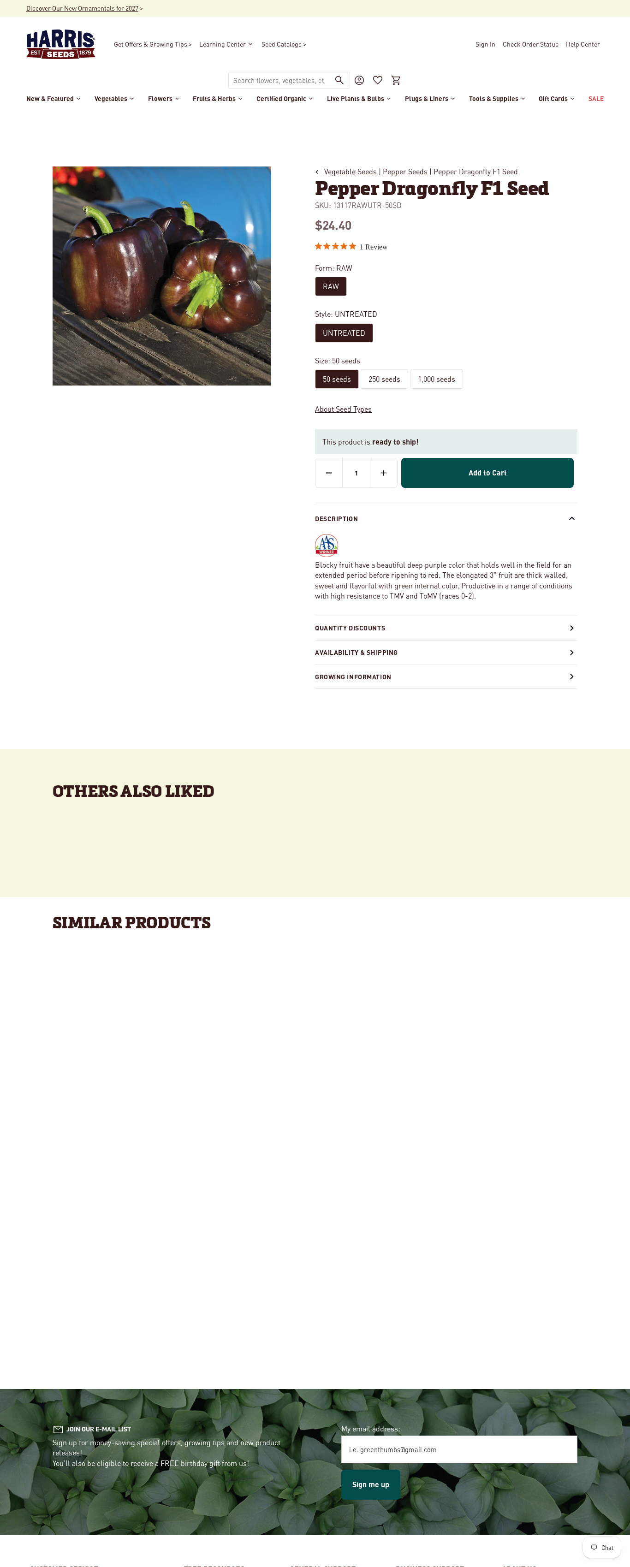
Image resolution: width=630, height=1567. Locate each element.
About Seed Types (343, 409)
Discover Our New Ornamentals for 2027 (82, 8)
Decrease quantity (329, 472)
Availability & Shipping (356, 652)
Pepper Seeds (405, 171)
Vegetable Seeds (350, 171)
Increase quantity (384, 472)
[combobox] (279, 80)
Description (336, 518)
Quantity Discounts (350, 627)
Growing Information (353, 676)
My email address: (370, 1428)
